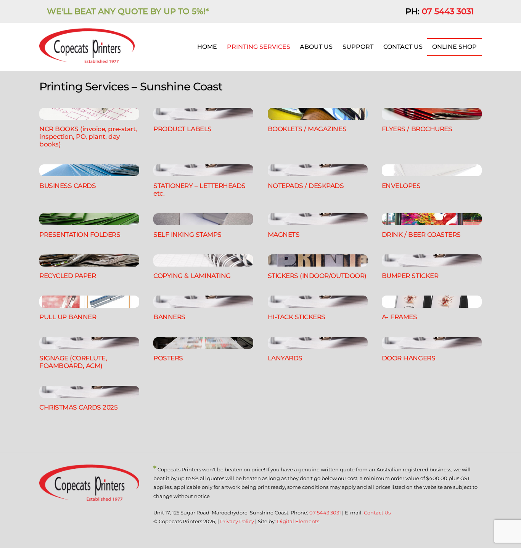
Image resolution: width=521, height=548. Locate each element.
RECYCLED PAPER (67, 276)
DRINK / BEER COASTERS (421, 234)
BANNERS (169, 317)
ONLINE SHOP (454, 46)
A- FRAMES (399, 317)
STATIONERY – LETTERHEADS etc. (199, 189)
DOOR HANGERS (408, 358)
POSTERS (168, 358)
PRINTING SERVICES (258, 46)
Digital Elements (298, 521)
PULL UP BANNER (67, 317)
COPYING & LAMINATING (192, 276)
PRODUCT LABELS (182, 129)
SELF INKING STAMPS (187, 234)
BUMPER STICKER (410, 276)
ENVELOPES (401, 186)
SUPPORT (358, 46)
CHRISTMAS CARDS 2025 (78, 407)
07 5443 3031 (448, 11)
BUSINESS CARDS (67, 186)
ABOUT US (316, 46)
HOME (207, 46)
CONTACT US (403, 46)
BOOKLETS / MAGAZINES (307, 129)
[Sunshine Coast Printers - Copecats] (87, 59)
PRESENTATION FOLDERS (80, 234)
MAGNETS (284, 234)
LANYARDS (285, 358)
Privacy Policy (237, 521)
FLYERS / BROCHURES (417, 129)
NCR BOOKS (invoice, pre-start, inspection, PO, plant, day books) (88, 136)
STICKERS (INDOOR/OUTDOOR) (317, 276)
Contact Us (377, 512)
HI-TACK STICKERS (296, 317)
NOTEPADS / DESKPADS (306, 186)
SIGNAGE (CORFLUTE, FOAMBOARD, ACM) (73, 362)
